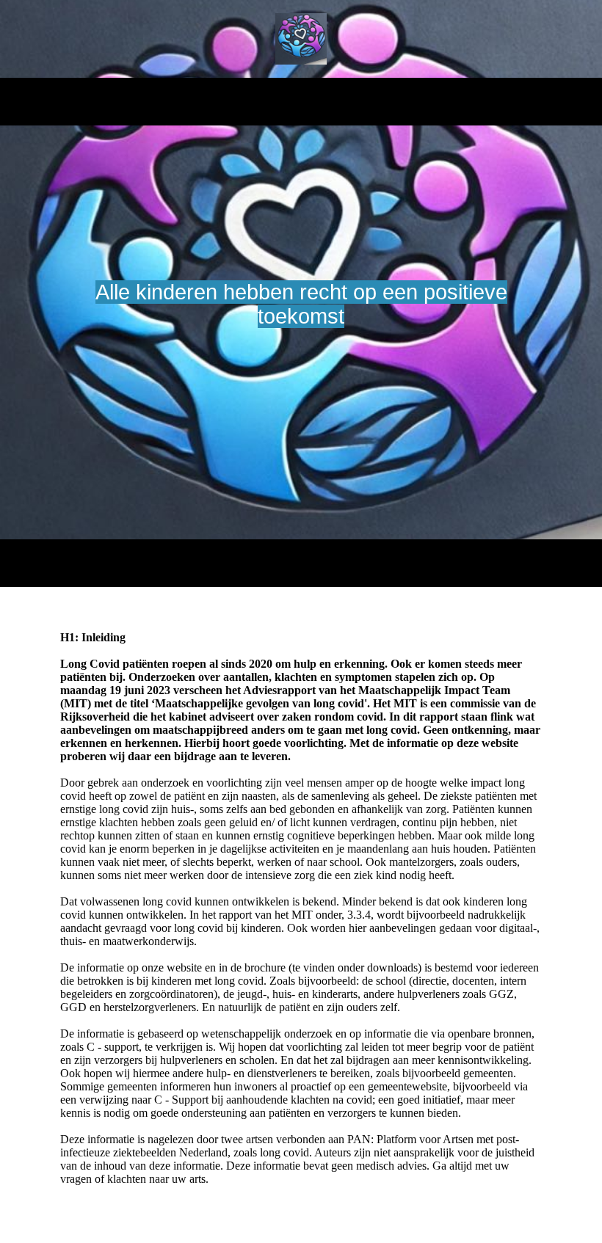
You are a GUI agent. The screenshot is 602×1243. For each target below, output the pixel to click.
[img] (301, 39)
